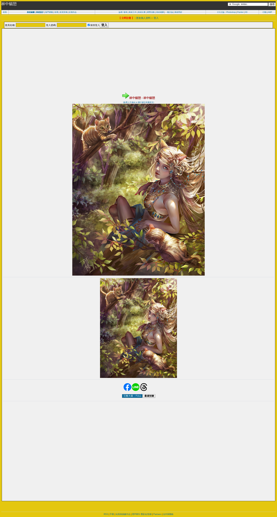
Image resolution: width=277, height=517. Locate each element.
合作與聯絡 (168, 514)
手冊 (112, 514)
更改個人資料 (143, 18)
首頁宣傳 (63, 12)
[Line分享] (135, 390)
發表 (125, 12)
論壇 (120, 12)
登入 (156, 18)
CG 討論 (220, 12)
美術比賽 (142, 12)
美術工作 (132, 12)
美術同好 (178, 12)
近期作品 (72, 12)
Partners (157, 514)
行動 (264, 12)
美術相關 (160, 12)
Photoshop (231, 12)
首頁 (5, 12)
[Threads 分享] (144, 390)
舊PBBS (136, 514)
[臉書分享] (127, 390)
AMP (270, 12)
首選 (56, 12)
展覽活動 (151, 12)
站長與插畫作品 (123, 514)
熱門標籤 (49, 12)
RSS (106, 514)
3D (246, 12)
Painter (240, 12)
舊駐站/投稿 (146, 514)
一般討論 (169, 12)
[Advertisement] (138, 37)
